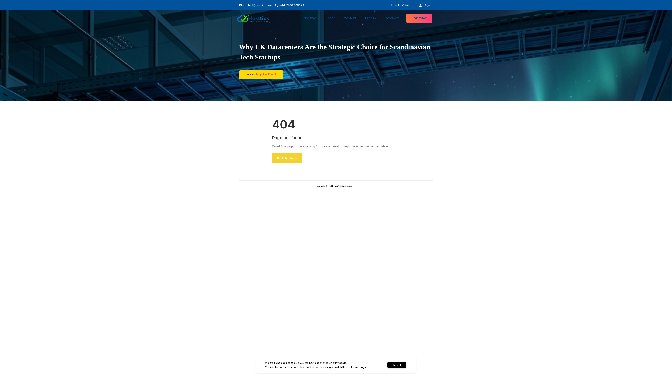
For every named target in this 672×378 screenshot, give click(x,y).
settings (360, 367)
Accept (397, 364)
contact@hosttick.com (257, 5)
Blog (332, 18)
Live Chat (419, 18)
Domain (350, 18)
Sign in (428, 5)
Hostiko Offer (400, 5)
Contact (392, 18)
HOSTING (310, 18)
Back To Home (287, 158)
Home (249, 74)
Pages (369, 18)
